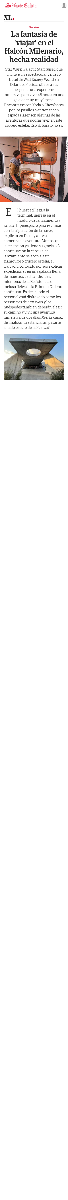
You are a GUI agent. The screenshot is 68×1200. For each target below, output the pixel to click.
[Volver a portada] (21, 5)
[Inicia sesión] (63, 5)
